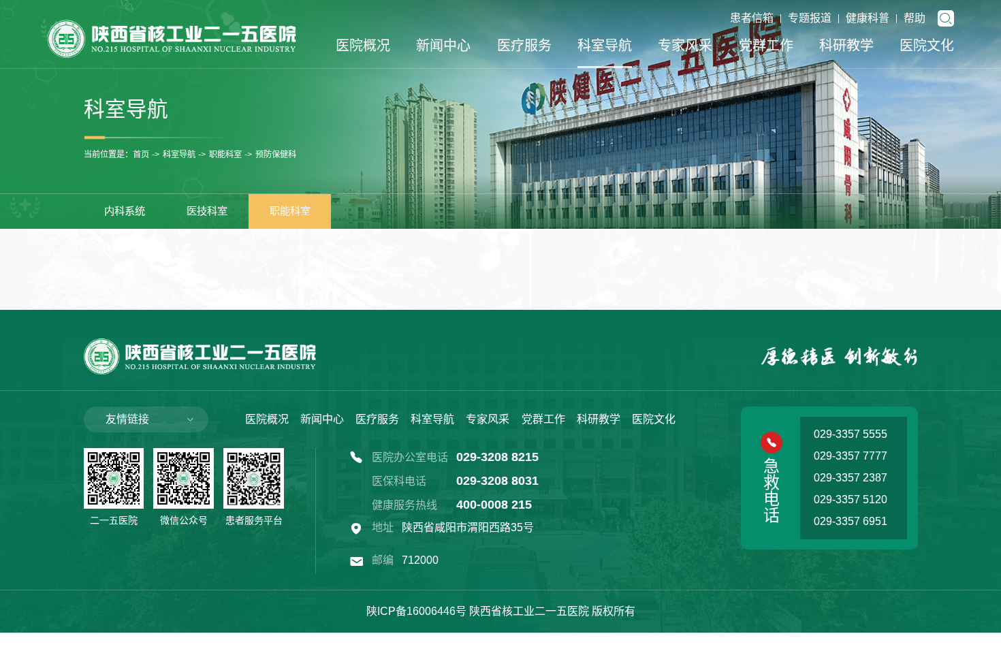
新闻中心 (443, 46)
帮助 (914, 18)
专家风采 (685, 46)
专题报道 (809, 18)
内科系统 (124, 211)
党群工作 (766, 46)
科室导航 (604, 46)
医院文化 (927, 46)
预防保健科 (275, 155)
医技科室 (207, 211)
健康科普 (867, 18)
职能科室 (225, 155)
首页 (141, 155)
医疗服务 (524, 46)
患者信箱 (752, 18)
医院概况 (363, 46)
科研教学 (846, 46)
